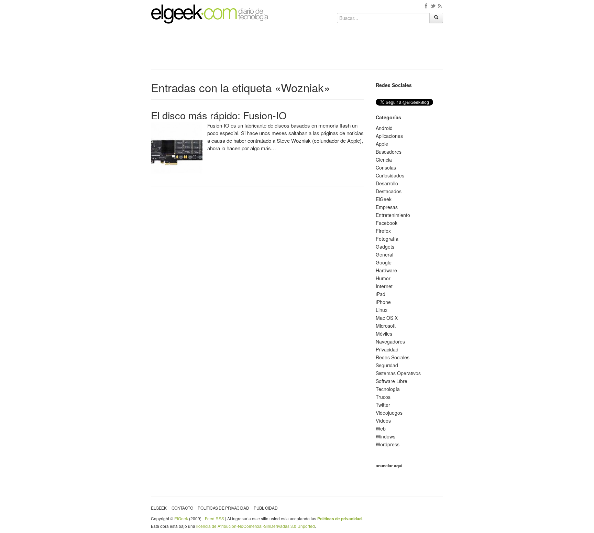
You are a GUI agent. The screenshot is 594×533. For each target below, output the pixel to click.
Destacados (389, 191)
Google (384, 262)
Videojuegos (389, 412)
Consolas (386, 167)
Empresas (387, 207)
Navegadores (390, 341)
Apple (382, 143)
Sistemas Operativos (398, 373)
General (384, 254)
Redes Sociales (392, 357)
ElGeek (384, 199)
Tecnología (388, 388)
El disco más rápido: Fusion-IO (219, 115)
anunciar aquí (389, 466)
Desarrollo (387, 183)
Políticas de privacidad (223, 508)
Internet (384, 286)
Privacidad (387, 349)
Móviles (384, 333)
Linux (381, 309)
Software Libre (391, 381)
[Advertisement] (297, 48)
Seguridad (387, 365)
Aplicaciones (389, 135)
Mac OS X (387, 317)
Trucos (383, 396)
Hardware (386, 270)
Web (381, 428)
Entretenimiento (393, 214)
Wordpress (387, 444)
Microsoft (386, 325)
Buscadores (389, 151)
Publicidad (265, 508)
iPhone (383, 301)
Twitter (383, 404)
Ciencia (384, 159)
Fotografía (387, 238)
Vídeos (383, 420)
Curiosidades (390, 175)
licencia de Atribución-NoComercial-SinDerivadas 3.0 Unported (255, 526)
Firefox (383, 230)
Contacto (182, 508)
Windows (385, 436)
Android (384, 127)
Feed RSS (214, 518)
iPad (380, 294)
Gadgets (385, 246)
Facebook (386, 222)
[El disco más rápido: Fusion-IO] (176, 147)
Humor (383, 278)
